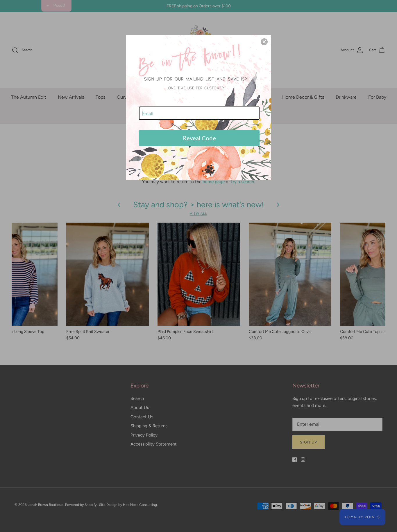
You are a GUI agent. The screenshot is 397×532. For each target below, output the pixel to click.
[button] (264, 41)
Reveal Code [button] (199, 137)
